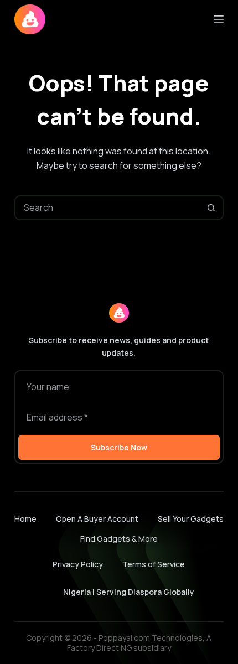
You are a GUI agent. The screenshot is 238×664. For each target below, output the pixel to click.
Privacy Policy (78, 564)
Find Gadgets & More (119, 539)
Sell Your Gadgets (191, 519)
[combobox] (107, 207)
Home (25, 519)
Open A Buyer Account (97, 519)
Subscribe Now (119, 447)
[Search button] (211, 207)
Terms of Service (153, 564)
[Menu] (219, 19)
